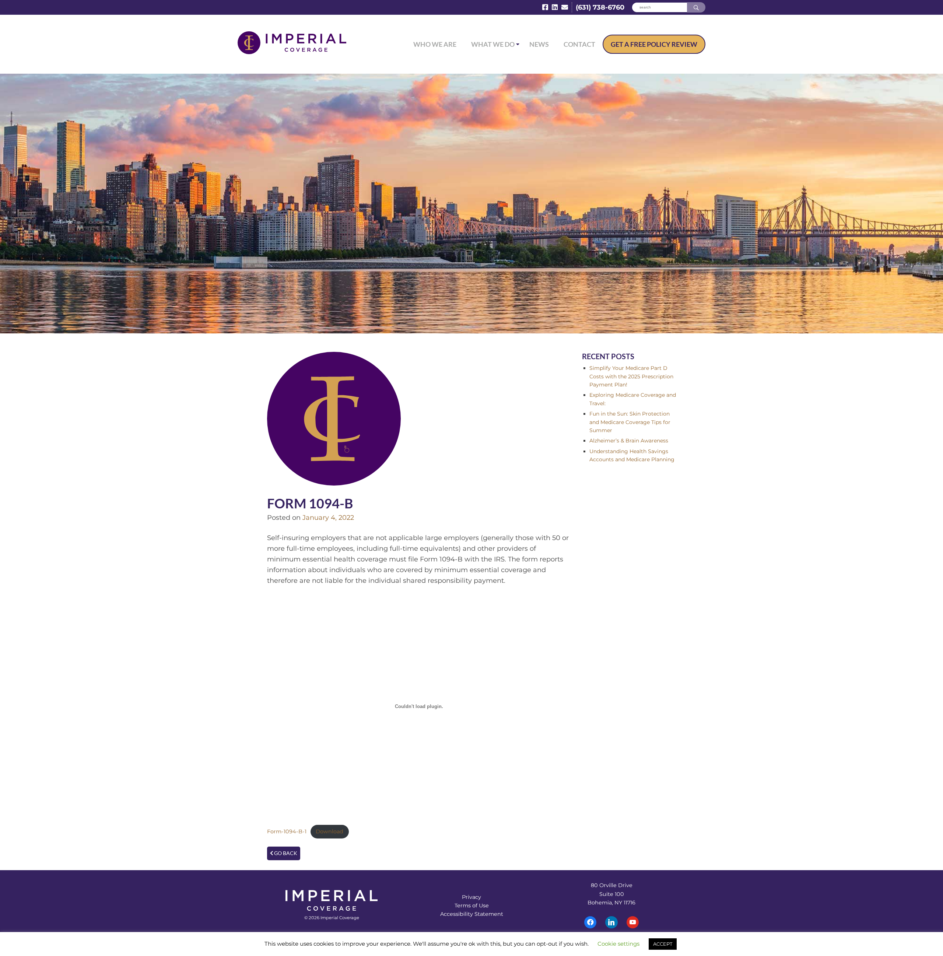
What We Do (493, 44)
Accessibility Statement (471, 914)
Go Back (285, 853)
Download (329, 831)
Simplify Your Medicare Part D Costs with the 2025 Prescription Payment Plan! (631, 376)
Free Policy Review (654, 44)
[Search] (696, 7)
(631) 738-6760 (600, 7)
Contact (579, 44)
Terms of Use (472, 905)
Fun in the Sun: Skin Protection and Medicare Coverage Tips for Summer (629, 422)
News (539, 44)
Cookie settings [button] (618, 943)
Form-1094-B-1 (286, 831)
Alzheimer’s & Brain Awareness (628, 440)
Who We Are (434, 44)
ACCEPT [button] (662, 944)
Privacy (471, 897)
